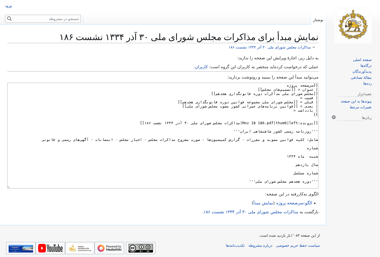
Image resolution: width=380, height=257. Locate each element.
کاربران (201, 66)
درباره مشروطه (260, 245)
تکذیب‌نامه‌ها (235, 245)
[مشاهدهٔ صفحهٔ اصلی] (353, 24)
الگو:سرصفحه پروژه (294, 202)
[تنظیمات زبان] (334, 117)
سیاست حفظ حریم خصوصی (298, 245)
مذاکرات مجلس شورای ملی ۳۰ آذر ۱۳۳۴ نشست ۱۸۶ (270, 47)
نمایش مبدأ (263, 202)
